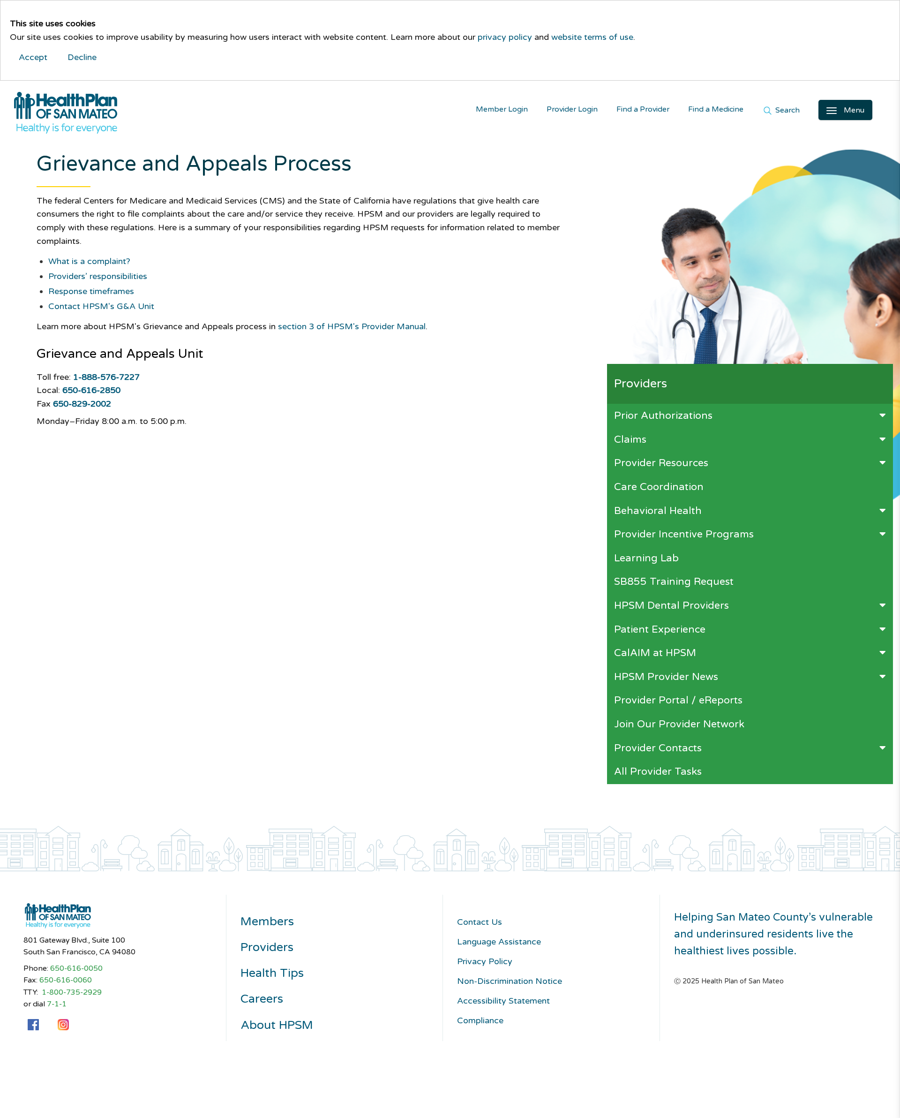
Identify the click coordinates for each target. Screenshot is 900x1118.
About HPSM (276, 1025)
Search (786, 110)
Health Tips (272, 973)
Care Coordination (659, 487)
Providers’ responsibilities (97, 276)
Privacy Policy (484, 961)
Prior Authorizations (663, 415)
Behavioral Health (658, 511)
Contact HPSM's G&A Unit (101, 306)
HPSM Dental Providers (671, 605)
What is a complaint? (89, 261)
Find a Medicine (715, 109)
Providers (266, 947)
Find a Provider (642, 109)
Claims (630, 439)
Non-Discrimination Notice (509, 981)
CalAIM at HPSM (655, 653)
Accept (33, 57)
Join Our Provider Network (679, 724)
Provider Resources (661, 463)
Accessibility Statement (503, 1001)
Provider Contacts (658, 748)
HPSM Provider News (666, 677)
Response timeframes (91, 291)
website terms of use (592, 37)
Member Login (502, 109)
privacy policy (505, 37)
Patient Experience (659, 629)
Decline (82, 57)
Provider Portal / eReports (678, 700)
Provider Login (572, 109)
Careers (261, 999)
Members (267, 922)
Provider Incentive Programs (684, 534)
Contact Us (479, 922)
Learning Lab (646, 558)
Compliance (480, 1020)
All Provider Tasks (658, 771)
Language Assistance (499, 942)
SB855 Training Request (674, 581)
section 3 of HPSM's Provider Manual (352, 326)
